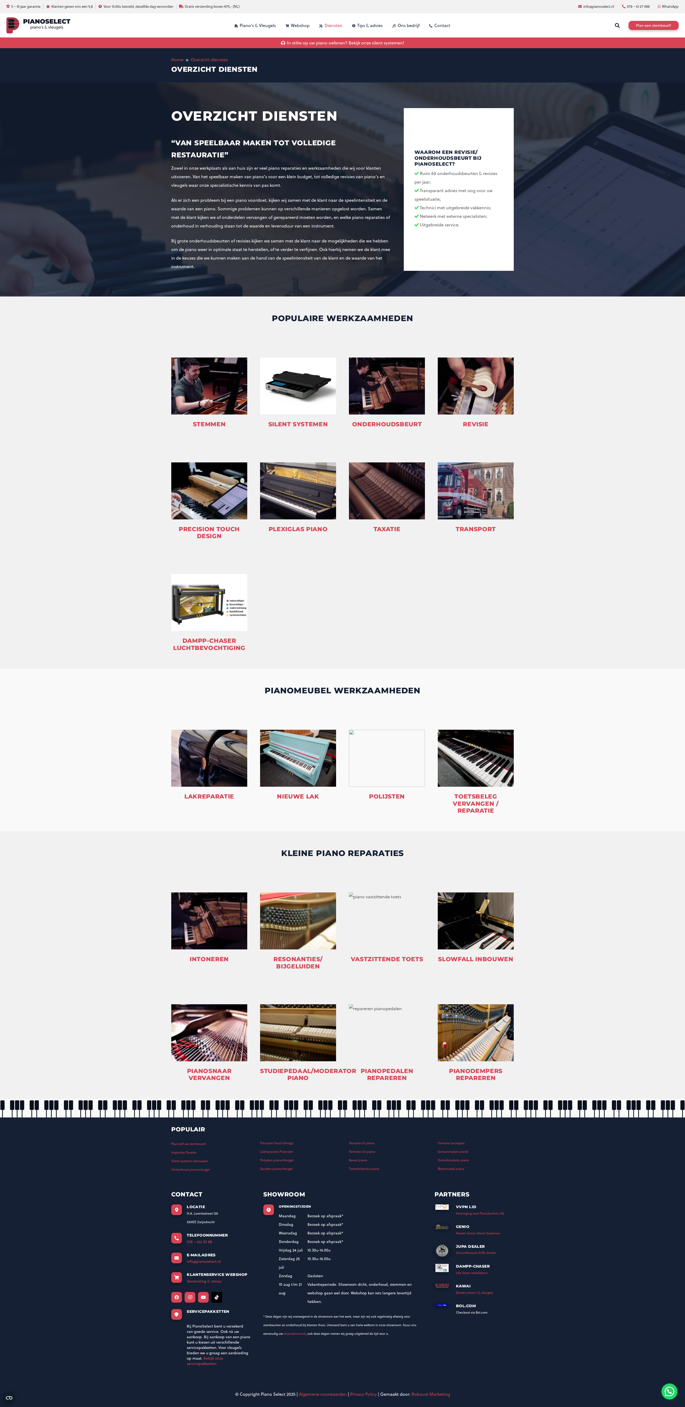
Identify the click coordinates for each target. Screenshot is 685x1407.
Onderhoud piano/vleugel (190, 1169)
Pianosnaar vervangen (209, 1074)
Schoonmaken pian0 (453, 1151)
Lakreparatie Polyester (276, 1151)
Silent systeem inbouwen (189, 1161)
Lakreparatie (209, 796)
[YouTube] (203, 1297)
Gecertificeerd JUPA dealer (476, 1252)
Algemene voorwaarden (323, 1394)
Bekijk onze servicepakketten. (205, 1361)
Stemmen (209, 424)
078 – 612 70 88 (199, 1242)
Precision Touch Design (209, 533)
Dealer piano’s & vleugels (474, 1292)
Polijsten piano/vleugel (277, 1160)
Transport (476, 529)
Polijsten (387, 796)
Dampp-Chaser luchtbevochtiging (209, 644)
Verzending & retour (204, 1281)
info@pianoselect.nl (204, 1261)
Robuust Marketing (431, 1394)
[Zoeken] (617, 26)
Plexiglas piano (298, 529)
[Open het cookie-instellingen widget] (9, 1397)
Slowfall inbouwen (475, 959)
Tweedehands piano (364, 1168)
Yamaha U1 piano (362, 1143)
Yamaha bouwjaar (451, 1143)
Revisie (476, 424)
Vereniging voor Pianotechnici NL (480, 1213)
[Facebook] (176, 1297)
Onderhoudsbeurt (387, 424)
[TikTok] (216, 1297)
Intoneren (209, 959)
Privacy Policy (363, 1394)
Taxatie (387, 529)
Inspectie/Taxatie (183, 1152)
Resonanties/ (298, 959)
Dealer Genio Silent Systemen (478, 1233)
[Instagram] (190, 1297)
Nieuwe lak (298, 796)
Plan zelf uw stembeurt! (188, 1144)
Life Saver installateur (472, 1273)
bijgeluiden (298, 966)
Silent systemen (298, 424)
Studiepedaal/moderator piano (308, 1074)
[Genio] (445, 1228)
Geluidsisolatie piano (453, 1160)
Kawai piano (358, 1160)
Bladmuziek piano (451, 1168)
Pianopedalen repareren (387, 1074)
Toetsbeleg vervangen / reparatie (475, 803)
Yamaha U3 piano (362, 1151)
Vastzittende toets (387, 959)
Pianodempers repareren (476, 1074)
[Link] (38, 25)
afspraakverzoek (295, 1334)
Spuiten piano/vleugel (276, 1168)
